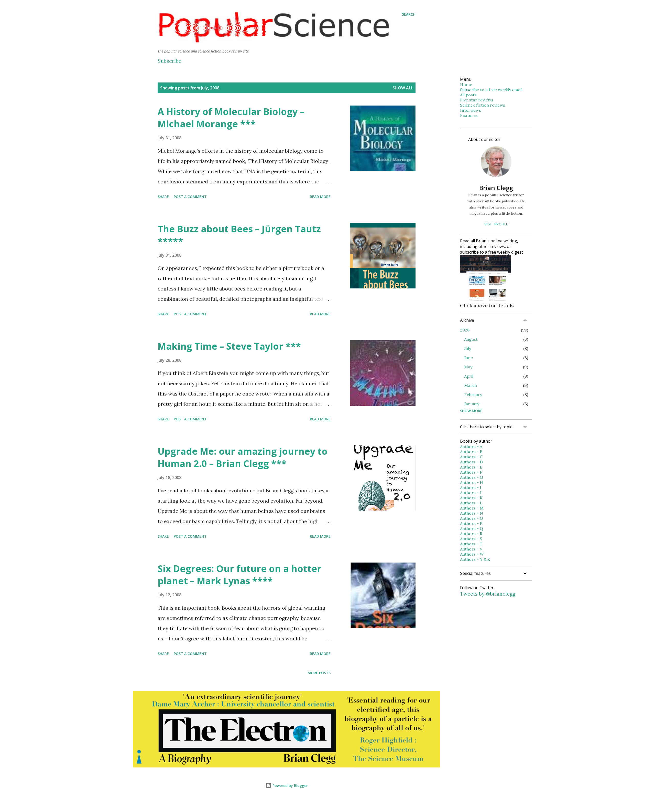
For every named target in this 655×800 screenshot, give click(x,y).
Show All (402, 88)
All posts (468, 94)
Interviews (470, 110)
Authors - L (471, 502)
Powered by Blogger (289, 785)
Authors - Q (471, 528)
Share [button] (163, 196)
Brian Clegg (496, 187)
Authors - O (471, 518)
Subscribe (169, 61)
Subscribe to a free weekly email (491, 89)
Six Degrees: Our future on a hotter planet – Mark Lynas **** (239, 574)
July (467, 348)
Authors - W (472, 554)
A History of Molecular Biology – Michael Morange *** (231, 117)
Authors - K (471, 497)
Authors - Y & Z (475, 559)
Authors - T (471, 543)
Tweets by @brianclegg (487, 593)
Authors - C (471, 456)
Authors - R (471, 533)
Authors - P (471, 523)
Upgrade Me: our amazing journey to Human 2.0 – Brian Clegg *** (243, 457)
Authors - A (471, 446)
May (468, 366)
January (471, 403)
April (468, 376)
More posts (319, 672)
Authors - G (471, 477)
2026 (465, 330)
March (470, 385)
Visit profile (496, 224)
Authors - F (471, 472)
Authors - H (471, 482)
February (473, 394)
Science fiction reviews (482, 105)
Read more (320, 196)
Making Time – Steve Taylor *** (229, 346)
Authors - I (470, 487)
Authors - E (471, 467)
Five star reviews (476, 99)
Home (466, 84)
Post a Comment (190, 196)
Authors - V (471, 549)
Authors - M (472, 508)
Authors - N (471, 513)
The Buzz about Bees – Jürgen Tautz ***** (239, 235)
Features (469, 115)
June (468, 357)
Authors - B (471, 451)
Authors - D (471, 461)
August (471, 339)
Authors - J (470, 492)
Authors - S (471, 538)
